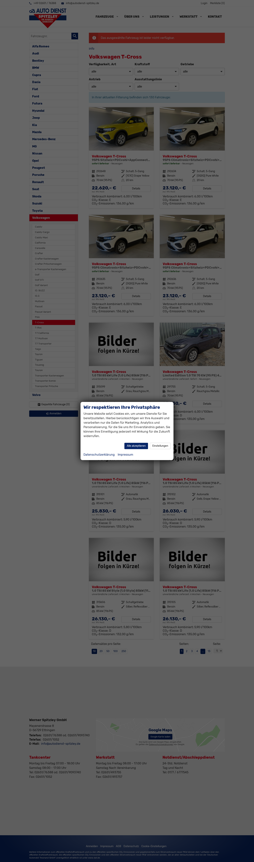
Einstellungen (160, 445)
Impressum (125, 454)
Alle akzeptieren (136, 445)
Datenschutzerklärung (99, 454)
